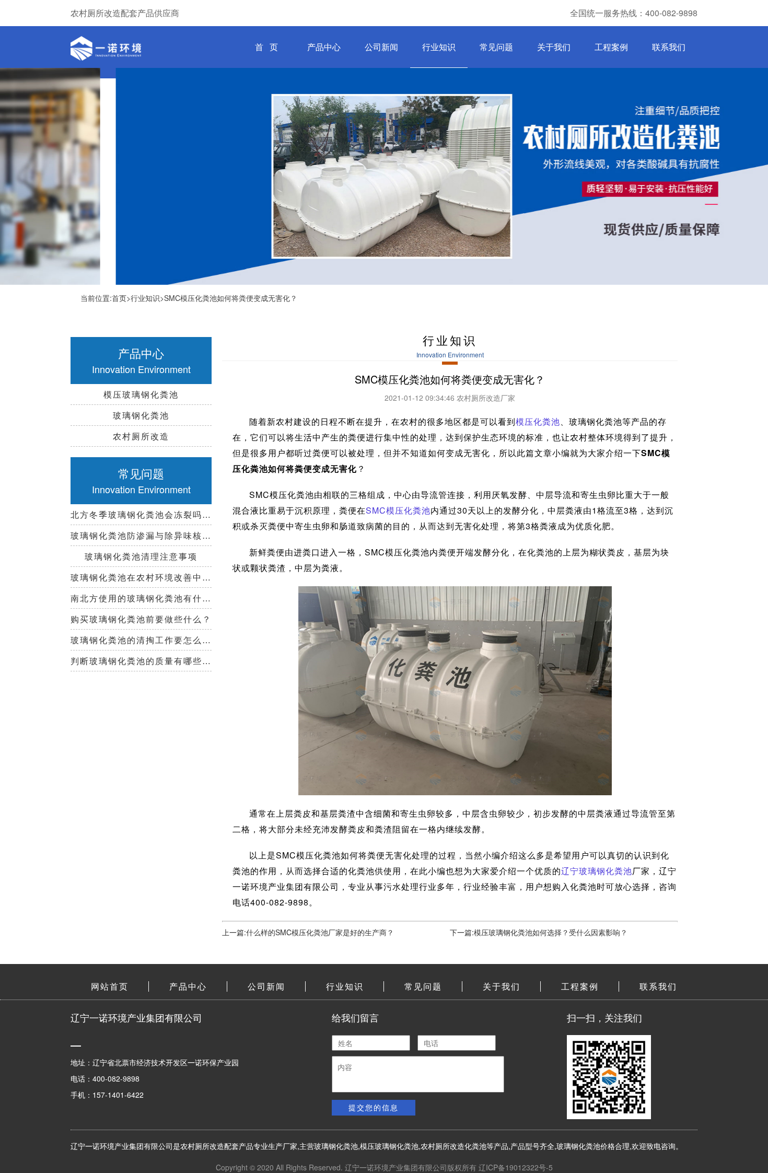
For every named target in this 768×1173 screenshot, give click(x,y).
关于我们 (554, 47)
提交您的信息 (373, 1107)
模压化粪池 (538, 421)
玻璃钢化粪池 (336, 1146)
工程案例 (611, 47)
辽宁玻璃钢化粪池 (596, 871)
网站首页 (110, 986)
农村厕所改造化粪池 (453, 1146)
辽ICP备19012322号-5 (516, 1167)
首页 (119, 298)
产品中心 (324, 47)
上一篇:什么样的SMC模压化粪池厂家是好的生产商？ (308, 932)
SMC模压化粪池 (398, 510)
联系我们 (668, 47)
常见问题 (496, 47)
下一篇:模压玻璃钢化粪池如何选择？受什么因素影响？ (538, 932)
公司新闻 (381, 47)
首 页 (266, 47)
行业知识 (439, 47)
